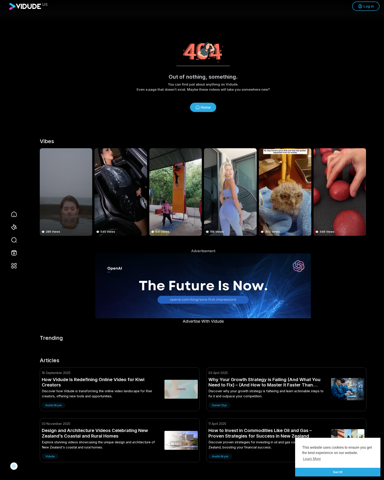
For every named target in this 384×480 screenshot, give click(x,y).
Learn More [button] (312, 459)
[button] (11, 240)
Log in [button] (369, 6)
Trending (51, 338)
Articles (49, 360)
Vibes (47, 141)
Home (206, 107)
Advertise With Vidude (203, 321)
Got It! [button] (338, 472)
